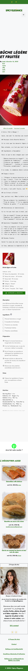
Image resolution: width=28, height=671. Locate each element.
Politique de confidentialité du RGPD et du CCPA (14, 660)
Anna (19, 555)
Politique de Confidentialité (14, 649)
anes (19, 485)
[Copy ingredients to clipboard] (11, 314)
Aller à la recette (8, 128)
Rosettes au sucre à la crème (14, 521)
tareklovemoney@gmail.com (4, 67)
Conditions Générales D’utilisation (14, 654)
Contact (14, 644)
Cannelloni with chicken (14, 481)
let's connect (14, 625)
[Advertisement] (14, 34)
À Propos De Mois (14, 639)
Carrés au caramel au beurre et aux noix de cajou (14, 551)
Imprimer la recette (19, 128)
